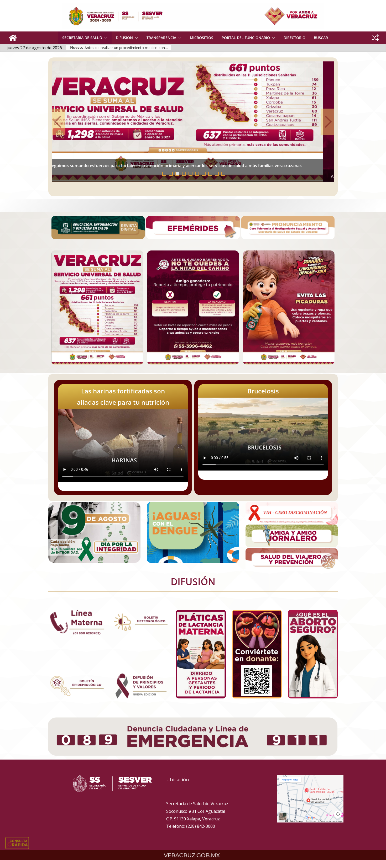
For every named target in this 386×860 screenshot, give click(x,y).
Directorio (294, 37)
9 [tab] (217, 174)
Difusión (124, 37)
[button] (104, 37)
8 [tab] (210, 174)
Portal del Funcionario (246, 37)
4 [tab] (184, 174)
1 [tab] (164, 174)
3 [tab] (177, 174)
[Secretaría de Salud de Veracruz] (13, 38)
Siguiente (327, 122)
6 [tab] (197, 174)
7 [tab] (204, 174)
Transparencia (161, 37)
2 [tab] (171, 174)
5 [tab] (190, 174)
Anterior (58, 122)
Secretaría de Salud (82, 37)
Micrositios (201, 37)
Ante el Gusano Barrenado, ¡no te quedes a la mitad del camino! (123, 165)
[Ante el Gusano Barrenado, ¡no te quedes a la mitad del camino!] (193, 121)
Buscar (321, 37)
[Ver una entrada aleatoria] (375, 38)
